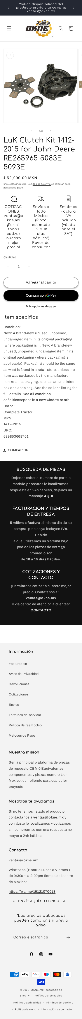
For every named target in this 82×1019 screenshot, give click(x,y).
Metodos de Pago (22, 735)
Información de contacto (56, 1009)
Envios (14, 704)
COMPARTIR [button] (18, 450)
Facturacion (18, 663)
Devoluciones (19, 684)
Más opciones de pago (41, 306)
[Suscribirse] (68, 937)
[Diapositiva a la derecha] (51, 131)
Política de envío (25, 1009)
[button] (9, 28)
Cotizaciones (19, 694)
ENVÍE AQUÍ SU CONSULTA (42, 901)
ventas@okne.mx (23, 860)
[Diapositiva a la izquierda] (31, 131)
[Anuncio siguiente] (74, 7)
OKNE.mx (37, 990)
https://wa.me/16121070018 (32, 891)
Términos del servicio (25, 715)
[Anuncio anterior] (8, 7)
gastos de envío (42, 184)
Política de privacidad (27, 1002)
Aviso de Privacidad (24, 674)
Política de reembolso (25, 725)
